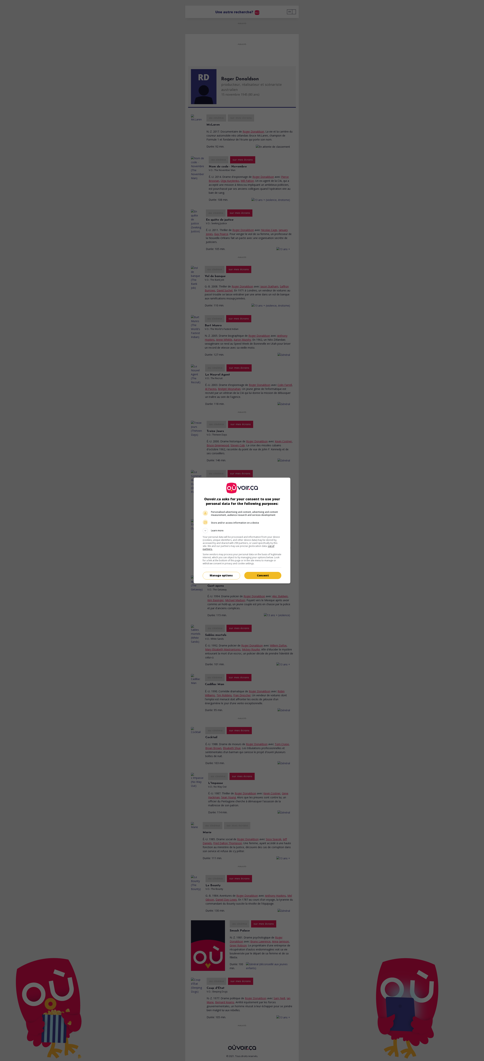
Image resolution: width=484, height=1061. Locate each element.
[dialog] (242, 530)
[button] (242, 530)
